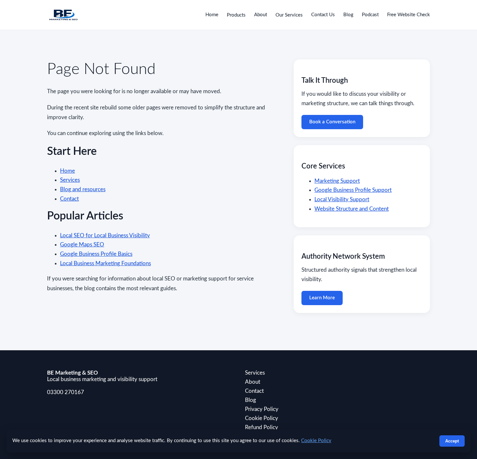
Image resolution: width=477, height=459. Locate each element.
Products (236, 15)
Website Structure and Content (351, 209)
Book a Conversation (332, 121)
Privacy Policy (261, 409)
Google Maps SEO (82, 244)
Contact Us (323, 14)
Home (211, 14)
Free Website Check (408, 14)
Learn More (322, 297)
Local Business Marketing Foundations (105, 263)
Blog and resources (82, 189)
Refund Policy (261, 427)
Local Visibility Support (341, 199)
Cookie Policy (261, 418)
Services (70, 180)
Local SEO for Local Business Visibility (105, 235)
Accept (452, 441)
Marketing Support (337, 181)
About (260, 14)
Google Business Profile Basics (96, 254)
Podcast (370, 14)
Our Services (289, 15)
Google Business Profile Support (353, 190)
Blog (348, 14)
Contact (69, 199)
